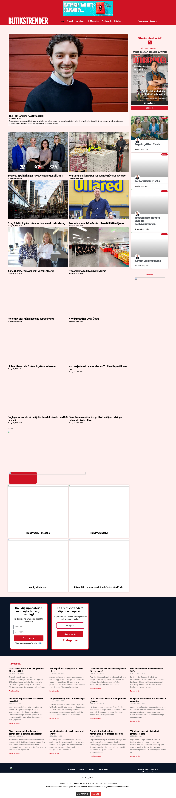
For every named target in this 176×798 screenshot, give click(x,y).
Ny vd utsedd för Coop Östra (84, 318)
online (76, 619)
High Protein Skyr (99, 532)
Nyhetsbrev (80, 21)
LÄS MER (95, 794)
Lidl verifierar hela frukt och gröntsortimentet (32, 366)
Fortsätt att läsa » (14, 691)
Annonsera (71, 769)
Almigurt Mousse (38, 587)
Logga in (153, 21)
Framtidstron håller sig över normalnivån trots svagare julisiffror (106, 732)
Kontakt (82, 769)
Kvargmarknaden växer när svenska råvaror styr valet (97, 175)
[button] (150, 42)
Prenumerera (142, 21)
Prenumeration (103, 769)
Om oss (91, 769)
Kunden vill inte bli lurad (148, 260)
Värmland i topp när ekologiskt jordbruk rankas (144, 732)
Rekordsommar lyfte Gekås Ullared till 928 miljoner (96, 223)
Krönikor (118, 21)
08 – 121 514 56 (147, 772)
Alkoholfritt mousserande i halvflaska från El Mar (99, 587)
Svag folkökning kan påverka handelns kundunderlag (36, 223)
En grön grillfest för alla (147, 144)
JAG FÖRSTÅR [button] (82, 794)
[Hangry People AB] (68, 432)
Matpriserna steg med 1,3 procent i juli (67, 698)
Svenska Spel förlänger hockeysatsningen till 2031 (35, 175)
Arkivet (70, 21)
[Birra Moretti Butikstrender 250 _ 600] (150, 279)
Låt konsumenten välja (147, 181)
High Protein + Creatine (38, 532)
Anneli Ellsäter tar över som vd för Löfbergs (31, 271)
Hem (62, 21)
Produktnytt (106, 21)
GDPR (39, 643)
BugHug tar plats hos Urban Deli (26, 115)
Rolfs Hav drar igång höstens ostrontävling (31, 318)
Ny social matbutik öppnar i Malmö (87, 271)
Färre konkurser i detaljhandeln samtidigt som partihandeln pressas (25, 732)
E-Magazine (93, 21)
